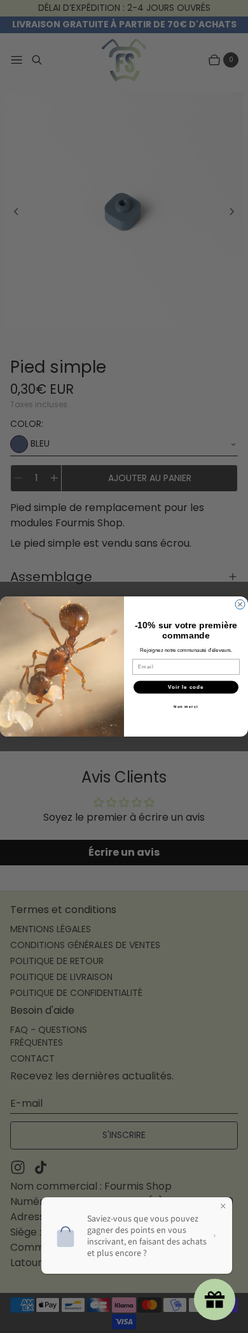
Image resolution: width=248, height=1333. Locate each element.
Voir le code (186, 687)
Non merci (186, 706)
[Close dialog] (240, 604)
